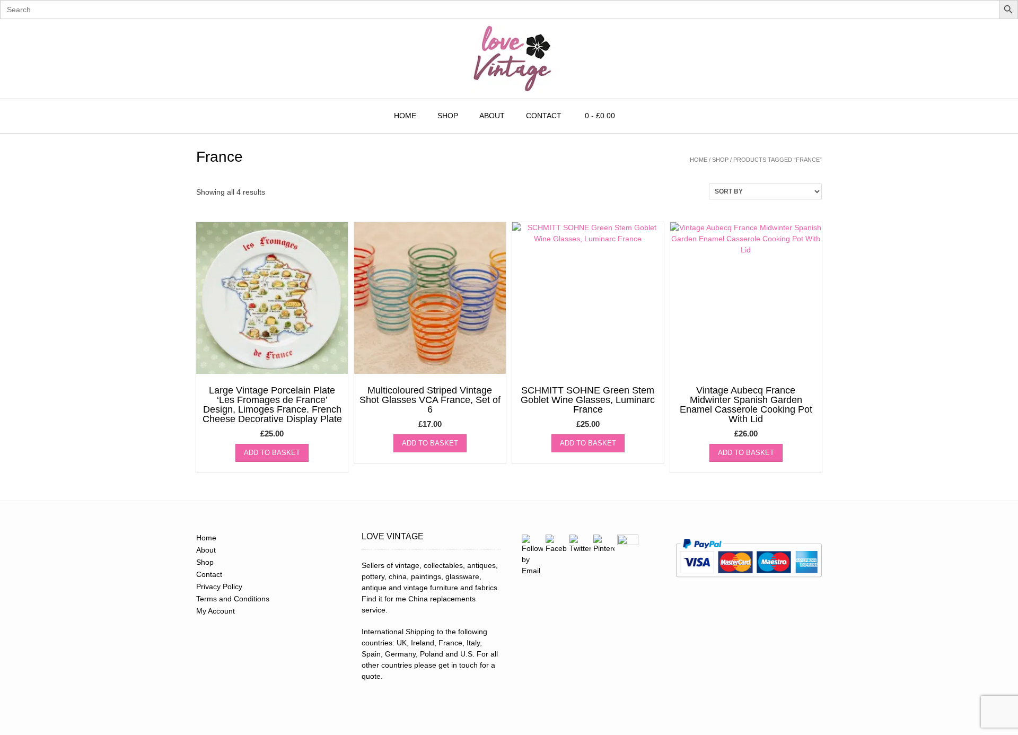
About (492, 115)
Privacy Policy (219, 586)
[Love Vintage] (509, 58)
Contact (543, 115)
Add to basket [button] (272, 453)
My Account (215, 611)
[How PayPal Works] (748, 580)
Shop (447, 115)
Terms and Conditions (232, 598)
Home (405, 115)
